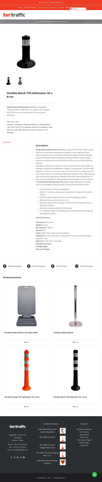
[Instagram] (17, 457)
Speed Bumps (84, 435)
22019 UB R (15, 127)
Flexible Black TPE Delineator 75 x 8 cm (70, 397)
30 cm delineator (25, 127)
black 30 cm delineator (40, 127)
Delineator (18, 130)
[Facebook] (11, 457)
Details (27, 342)
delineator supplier (29, 130)
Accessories (84, 445)
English (74, 8)
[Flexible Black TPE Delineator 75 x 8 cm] (75, 370)
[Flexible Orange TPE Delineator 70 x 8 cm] (26, 370)
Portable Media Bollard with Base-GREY (21, 333)
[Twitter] (14, 457)
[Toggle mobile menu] (98, 14)
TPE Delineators (45, 124)
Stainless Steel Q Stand (63, 333)
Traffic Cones (84, 437)
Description (7, 142)
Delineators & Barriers (31, 124)
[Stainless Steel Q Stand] (75, 306)
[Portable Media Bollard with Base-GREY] (26, 306)
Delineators (19, 124)
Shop (41, 22)
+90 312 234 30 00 (20, 444)
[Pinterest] (21, 457)
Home (37, 22)
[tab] (15, 142)
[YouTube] (24, 457)
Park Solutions (84, 432)
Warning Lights (84, 443)
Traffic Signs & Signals (84, 440)
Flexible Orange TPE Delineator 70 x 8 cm (22, 397)
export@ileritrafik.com (57, 2)
